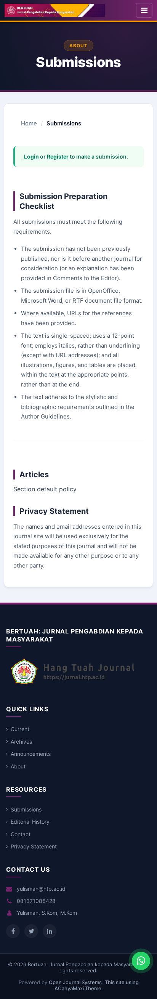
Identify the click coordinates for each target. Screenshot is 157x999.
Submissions (26, 809)
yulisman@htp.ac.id (41, 888)
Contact (20, 834)
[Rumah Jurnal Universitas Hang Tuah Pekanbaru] (72, 684)
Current (20, 729)
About (18, 766)
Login (31, 156)
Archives (21, 741)
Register (58, 156)
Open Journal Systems (75, 982)
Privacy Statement (34, 846)
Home (29, 123)
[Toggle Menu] (144, 10)
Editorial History (30, 821)
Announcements (31, 753)
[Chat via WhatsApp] (141, 961)
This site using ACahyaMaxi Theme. (96, 985)
